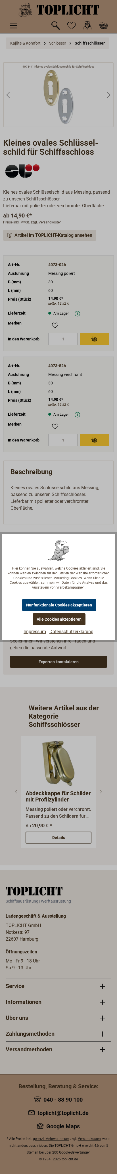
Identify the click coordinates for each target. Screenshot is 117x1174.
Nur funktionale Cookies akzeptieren (59, 605)
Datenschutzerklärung (71, 631)
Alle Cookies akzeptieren (59, 619)
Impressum (35, 631)
